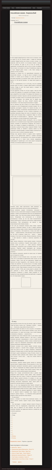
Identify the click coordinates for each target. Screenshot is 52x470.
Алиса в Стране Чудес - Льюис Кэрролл (21, 453)
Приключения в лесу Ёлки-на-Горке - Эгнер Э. (22, 459)
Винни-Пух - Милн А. (16, 447)
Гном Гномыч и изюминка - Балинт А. (20, 457)
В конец (14, 438)
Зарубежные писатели (20, 17)
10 (12, 434)
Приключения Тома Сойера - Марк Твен (21, 451)
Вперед (14, 436)
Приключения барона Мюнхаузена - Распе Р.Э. (23, 449)
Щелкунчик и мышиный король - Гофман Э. (22, 455)
